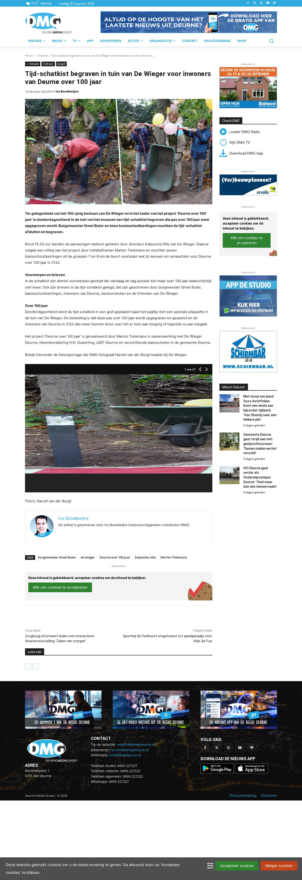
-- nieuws (32, 64)
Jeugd (61, 64)
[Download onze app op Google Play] (218, 772)
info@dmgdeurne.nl (125, 755)
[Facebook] (248, 3)
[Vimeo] (274, 3)
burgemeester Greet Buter (57, 557)
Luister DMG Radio (244, 131)
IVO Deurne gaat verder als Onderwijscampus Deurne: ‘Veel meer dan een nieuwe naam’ (260, 477)
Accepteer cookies (237, 865)
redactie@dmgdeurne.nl (136, 744)
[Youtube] (267, 3)
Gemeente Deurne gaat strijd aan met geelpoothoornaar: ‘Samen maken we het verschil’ (260, 444)
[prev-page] (28, 667)
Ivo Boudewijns (67, 91)
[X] (68, 615)
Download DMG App (246, 153)
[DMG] (63, 23)
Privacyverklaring (243, 795)
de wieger (88, 557)
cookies (54, 864)
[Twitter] (254, 3)
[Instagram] (261, 3)
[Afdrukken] (90, 615)
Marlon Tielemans (173, 557)
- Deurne (42, 56)
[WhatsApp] (79, 615)
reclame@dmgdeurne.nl (129, 750)
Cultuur (48, 64)
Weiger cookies (279, 865)
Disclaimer (269, 795)
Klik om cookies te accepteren (60, 587)
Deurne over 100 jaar (115, 557)
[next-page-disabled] (35, 667)
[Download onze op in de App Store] (251, 772)
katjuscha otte (145, 557)
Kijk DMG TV (240, 142)
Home (29, 56)
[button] (189, 22)
